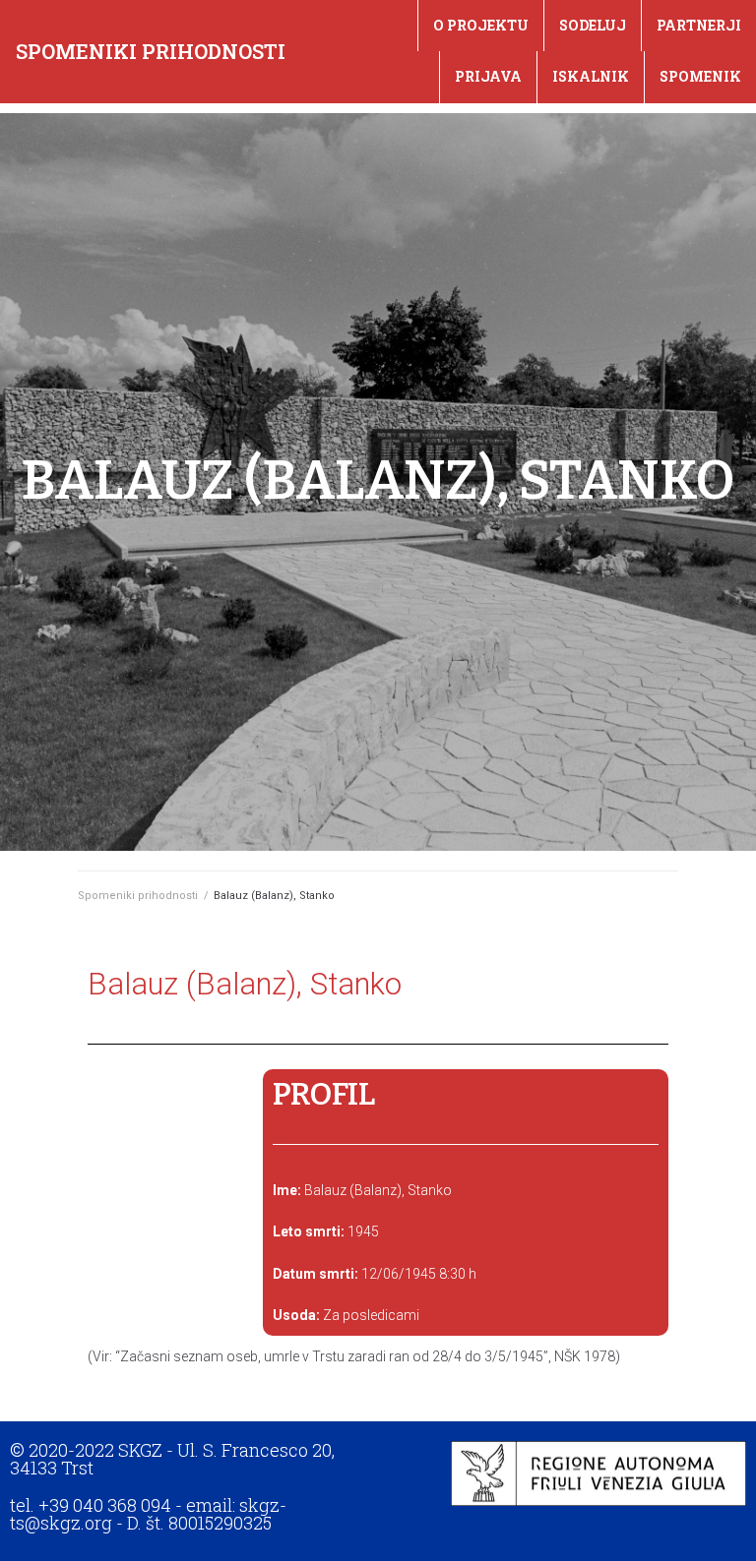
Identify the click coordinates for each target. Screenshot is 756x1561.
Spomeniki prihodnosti (150, 51)
